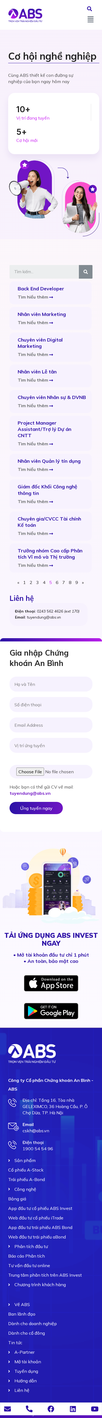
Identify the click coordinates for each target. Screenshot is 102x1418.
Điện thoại (33, 1142)
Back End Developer (41, 288)
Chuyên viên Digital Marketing (40, 343)
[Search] (85, 272)
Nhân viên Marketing (42, 314)
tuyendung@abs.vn (30, 793)
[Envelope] (7, 1409)
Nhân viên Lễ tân (37, 372)
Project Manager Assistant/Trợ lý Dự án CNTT (44, 429)
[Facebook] (51, 1409)
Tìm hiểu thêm (33, 297)
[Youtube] (94, 1409)
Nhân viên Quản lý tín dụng (49, 461)
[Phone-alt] (29, 1409)
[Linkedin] (73, 1409)
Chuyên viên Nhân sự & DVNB (52, 397)
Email (28, 1124)
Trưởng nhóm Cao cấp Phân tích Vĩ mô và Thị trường (50, 553)
